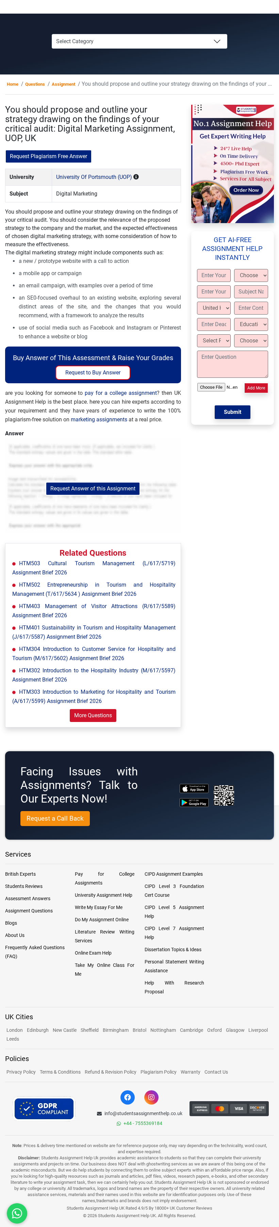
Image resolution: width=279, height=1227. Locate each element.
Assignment (63, 84)
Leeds (12, 1039)
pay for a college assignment (121, 393)
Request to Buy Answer (92, 372)
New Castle (65, 1030)
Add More (256, 388)
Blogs (11, 923)
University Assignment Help (103, 895)
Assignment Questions (29, 910)
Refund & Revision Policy (110, 1072)
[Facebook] (127, 1097)
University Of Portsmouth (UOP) (94, 177)
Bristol (139, 1030)
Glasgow (236, 1030)
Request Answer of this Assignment (92, 488)
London (14, 1030)
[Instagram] (151, 1097)
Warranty (190, 1072)
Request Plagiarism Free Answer (48, 156)
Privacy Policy (21, 1072)
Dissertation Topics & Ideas (173, 949)
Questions (35, 84)
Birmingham (116, 1030)
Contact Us (216, 1072)
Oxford (214, 1030)
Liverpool (258, 1030)
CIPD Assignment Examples (174, 874)
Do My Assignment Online (102, 919)
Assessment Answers (27, 898)
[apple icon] (194, 788)
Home (12, 84)
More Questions (93, 715)
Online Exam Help (93, 953)
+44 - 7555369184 (143, 1123)
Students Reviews (24, 886)
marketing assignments (99, 419)
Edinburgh (38, 1030)
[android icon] (194, 802)
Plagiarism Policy (159, 1072)
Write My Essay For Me (98, 907)
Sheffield (90, 1030)
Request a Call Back (55, 818)
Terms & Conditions (60, 1072)
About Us (14, 935)
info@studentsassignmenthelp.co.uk (143, 1113)
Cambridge (191, 1030)
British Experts (20, 874)
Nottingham (163, 1030)
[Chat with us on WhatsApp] (17, 1214)
